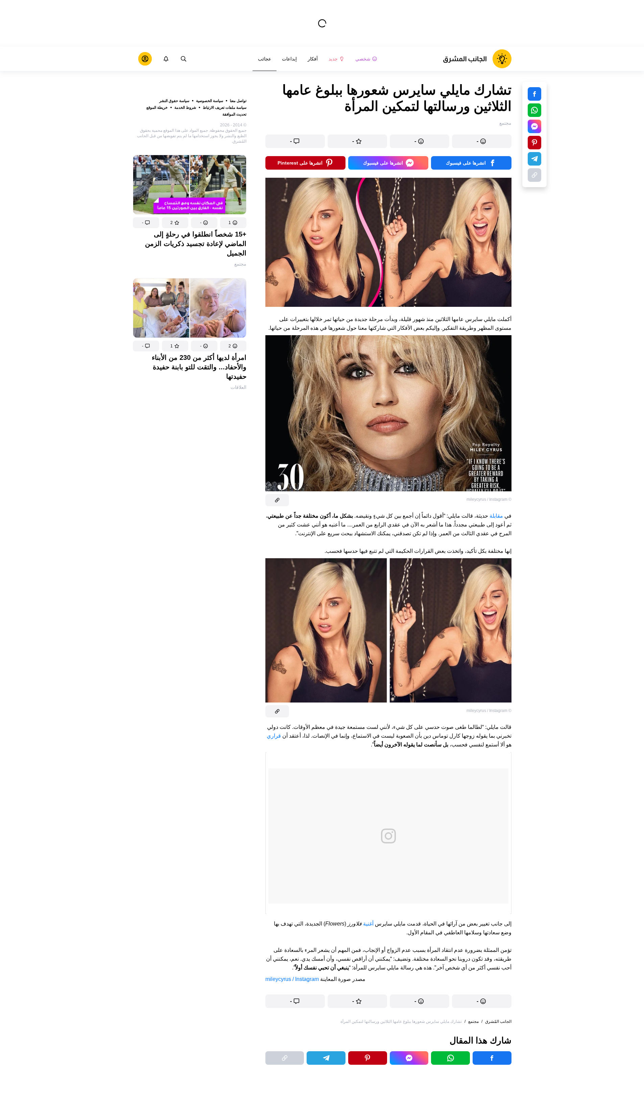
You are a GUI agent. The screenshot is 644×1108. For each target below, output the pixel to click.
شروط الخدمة (185, 107)
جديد (333, 58)
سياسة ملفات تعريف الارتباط (224, 107)
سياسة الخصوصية (209, 101)
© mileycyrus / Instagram (489, 499)
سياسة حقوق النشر (174, 101)
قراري (274, 736)
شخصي (363, 58)
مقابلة (496, 516)
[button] (233, 222)
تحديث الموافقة (234, 114)
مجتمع (240, 264)
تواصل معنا (238, 101)
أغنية (368, 924)
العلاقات (238, 387)
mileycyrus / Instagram (292, 979)
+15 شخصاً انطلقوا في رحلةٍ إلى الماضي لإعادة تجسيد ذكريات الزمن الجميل (195, 243)
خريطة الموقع (157, 107)
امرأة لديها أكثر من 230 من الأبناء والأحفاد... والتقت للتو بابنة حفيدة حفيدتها (199, 367)
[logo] (477, 59)
